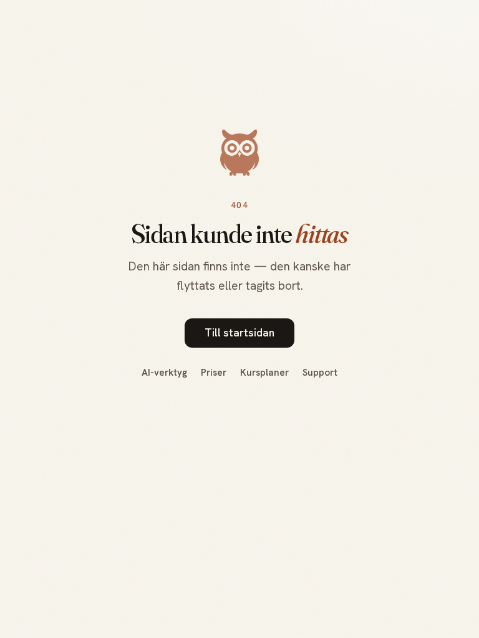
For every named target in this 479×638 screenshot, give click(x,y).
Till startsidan (239, 333)
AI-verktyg (164, 372)
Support (319, 372)
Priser (213, 372)
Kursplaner (264, 372)
